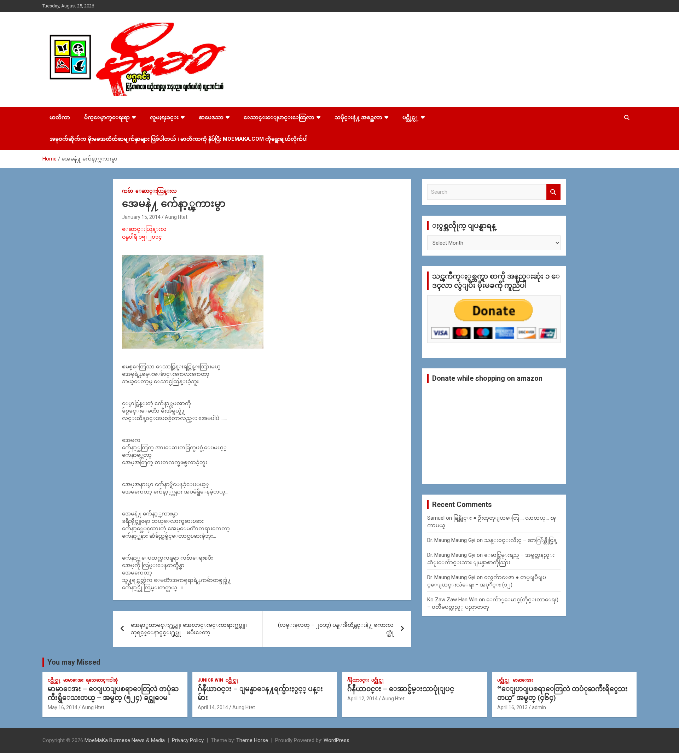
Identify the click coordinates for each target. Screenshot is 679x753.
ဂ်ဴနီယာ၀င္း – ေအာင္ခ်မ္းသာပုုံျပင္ (400, 689)
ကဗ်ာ (127, 191)
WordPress (336, 740)
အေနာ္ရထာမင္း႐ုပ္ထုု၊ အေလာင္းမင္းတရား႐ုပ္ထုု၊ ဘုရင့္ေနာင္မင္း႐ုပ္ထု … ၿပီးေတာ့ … (189, 629)
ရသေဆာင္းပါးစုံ (102, 680)
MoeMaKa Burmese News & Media (125, 740)
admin (539, 707)
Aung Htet (176, 217)
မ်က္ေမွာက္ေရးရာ (107, 117)
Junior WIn (210, 680)
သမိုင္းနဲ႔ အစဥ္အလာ (358, 117)
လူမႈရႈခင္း (164, 117)
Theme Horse (252, 740)
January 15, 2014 (141, 217)
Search (553, 192)
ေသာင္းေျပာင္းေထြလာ (279, 117)
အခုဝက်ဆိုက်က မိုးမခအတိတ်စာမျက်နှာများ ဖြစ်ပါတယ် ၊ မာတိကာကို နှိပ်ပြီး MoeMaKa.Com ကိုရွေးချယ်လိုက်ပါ (179, 139)
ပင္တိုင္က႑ (410, 117)
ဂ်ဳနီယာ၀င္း (358, 680)
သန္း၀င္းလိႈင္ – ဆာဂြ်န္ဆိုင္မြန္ (520, 540)
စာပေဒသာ (211, 117)
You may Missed (73, 662)
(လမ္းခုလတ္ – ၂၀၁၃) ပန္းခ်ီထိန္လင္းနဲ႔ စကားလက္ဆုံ (336, 629)
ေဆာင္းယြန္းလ (156, 191)
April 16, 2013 (512, 707)
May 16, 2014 (62, 707)
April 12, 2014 (362, 698)
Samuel (436, 518)
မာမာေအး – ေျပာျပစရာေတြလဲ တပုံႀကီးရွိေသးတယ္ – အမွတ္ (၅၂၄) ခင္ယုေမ (113, 693)
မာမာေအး (73, 680)
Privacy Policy (188, 740)
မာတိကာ (60, 117)
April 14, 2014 (213, 707)
